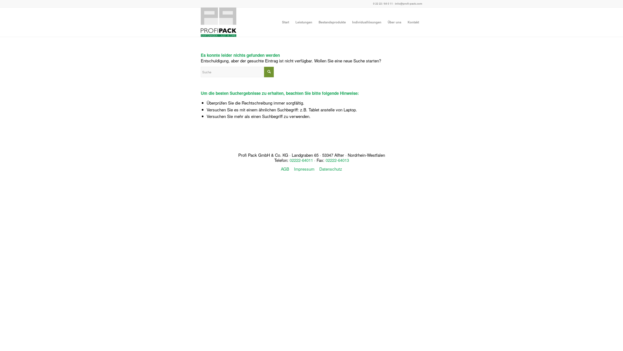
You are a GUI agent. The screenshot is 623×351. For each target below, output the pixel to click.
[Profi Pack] (218, 22)
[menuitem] (285, 22)
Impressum (304, 169)
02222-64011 (301, 160)
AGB (285, 169)
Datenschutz (330, 169)
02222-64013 (337, 160)
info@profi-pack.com (408, 3)
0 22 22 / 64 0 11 (383, 3)
